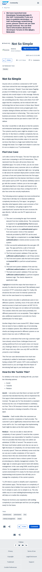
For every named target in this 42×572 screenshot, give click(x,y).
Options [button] (22, 52)
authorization (17, 514)
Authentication (7, 514)
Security (5, 69)
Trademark (10, 562)
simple (19, 518)
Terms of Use (31, 551)
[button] (3, 60)
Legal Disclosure (31, 556)
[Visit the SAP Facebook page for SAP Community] (16, 545)
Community (14, 3)
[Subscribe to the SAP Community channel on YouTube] (23, 545)
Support (31, 562)
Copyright (10, 556)
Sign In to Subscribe (30, 48)
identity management (9, 518)
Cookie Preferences (10, 567)
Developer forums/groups (18, 15)
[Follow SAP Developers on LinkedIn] (26, 545)
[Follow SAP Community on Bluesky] (19, 545)
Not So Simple (22, 44)
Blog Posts (7, 7)
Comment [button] (34, 526)
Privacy (10, 551)
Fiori (25, 514)
